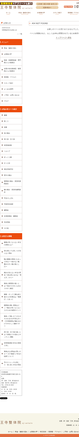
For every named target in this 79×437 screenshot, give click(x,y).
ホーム (10, 431)
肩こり (6, 121)
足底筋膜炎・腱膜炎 (11, 216)
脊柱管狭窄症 (8, 169)
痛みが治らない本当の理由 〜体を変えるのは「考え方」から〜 (12, 275)
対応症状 (43, 431)
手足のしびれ (8, 198)
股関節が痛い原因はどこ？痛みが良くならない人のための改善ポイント (12, 307)
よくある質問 (8, 89)
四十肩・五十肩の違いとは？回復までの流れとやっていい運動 (12, 334)
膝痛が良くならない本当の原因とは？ (12, 243)
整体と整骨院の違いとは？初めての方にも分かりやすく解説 (12, 286)
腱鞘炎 (6, 210)
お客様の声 (8, 54)
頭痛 (5, 127)
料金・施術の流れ (10, 48)
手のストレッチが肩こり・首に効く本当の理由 (12, 364)
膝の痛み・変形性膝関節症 (12, 191)
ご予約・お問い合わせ (11, 95)
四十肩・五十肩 (9, 139)
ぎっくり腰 (8, 157)
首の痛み (7, 133)
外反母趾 (7, 222)
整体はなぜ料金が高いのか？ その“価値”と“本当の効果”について (12, 354)
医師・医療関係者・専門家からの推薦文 (12, 61)
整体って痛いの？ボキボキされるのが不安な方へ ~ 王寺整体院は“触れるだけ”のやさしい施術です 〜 (12, 321)
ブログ (6, 101)
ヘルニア (7, 151)
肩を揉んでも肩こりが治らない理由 (12, 252)
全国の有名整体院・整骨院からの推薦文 (12, 70)
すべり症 (7, 163)
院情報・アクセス (10, 77)
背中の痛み (8, 175)
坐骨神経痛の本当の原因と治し (12, 344)
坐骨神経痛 (8, 145)
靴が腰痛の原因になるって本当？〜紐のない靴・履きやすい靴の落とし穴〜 (12, 262)
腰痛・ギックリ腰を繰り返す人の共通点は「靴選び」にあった (12, 297)
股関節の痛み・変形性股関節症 (12, 182)
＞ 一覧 (19, 34)
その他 (6, 228)
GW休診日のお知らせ (9, 30)
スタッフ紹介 (8, 83)
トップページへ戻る (63, 38)
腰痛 (5, 115)
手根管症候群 (8, 204)
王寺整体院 (51, 435)
